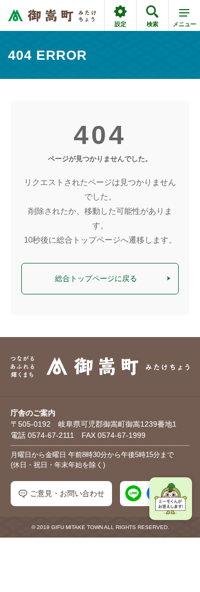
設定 (120, 24)
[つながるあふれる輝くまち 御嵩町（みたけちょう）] (52, 15)
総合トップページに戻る (96, 278)
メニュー (184, 24)
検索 (152, 24)
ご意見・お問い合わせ (67, 493)
